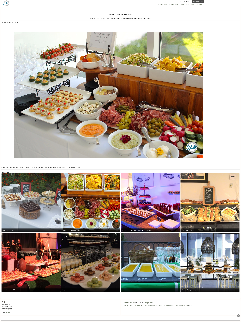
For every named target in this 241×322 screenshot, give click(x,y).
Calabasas (177, 305)
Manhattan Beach (151, 305)
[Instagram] (3, 302)
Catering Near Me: (129, 303)
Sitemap (238, 318)
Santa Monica (137, 305)
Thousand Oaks (184, 305)
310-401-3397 (8, 312)
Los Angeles (126, 305)
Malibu (131, 305)
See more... (191, 305)
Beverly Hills (144, 305)
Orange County (149, 303)
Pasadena (172, 305)
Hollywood (159, 305)
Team (233, 318)
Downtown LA (165, 305)
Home (3, 10)
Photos (6, 10)
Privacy (235, 318)
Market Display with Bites (13, 10)
